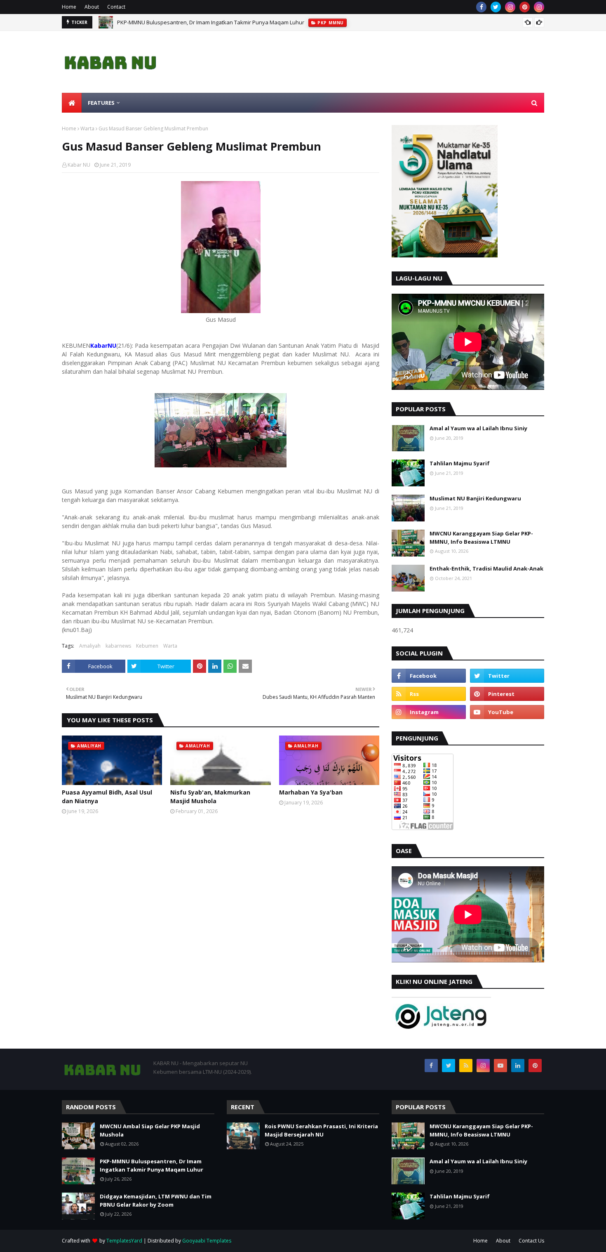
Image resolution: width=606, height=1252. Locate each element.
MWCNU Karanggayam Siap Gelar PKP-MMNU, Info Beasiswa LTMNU (481, 537)
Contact (116, 6)
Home (69, 6)
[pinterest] (524, 7)
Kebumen (147, 645)
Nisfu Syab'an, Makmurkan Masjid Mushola (210, 796)
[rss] (429, 694)
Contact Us (531, 1240)
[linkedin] (517, 1065)
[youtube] (507, 712)
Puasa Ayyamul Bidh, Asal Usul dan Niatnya (107, 796)
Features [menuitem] (101, 102)
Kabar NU (79, 164)
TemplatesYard (124, 1240)
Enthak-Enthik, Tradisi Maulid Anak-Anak (486, 568)
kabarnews (118, 645)
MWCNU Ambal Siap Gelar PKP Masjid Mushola (150, 1130)
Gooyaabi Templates (206, 1240)
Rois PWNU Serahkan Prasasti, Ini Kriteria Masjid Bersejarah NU (321, 1130)
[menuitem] (72, 103)
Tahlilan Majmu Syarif (460, 463)
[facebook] (481, 7)
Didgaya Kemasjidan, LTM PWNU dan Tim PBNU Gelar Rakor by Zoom (155, 1200)
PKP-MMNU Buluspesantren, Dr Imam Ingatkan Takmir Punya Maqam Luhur (210, 22)
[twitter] (496, 7)
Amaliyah (90, 645)
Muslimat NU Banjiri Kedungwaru (475, 498)
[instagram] (510, 7)
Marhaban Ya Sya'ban (311, 792)
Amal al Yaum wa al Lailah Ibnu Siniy (478, 428)
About (92, 6)
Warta (87, 128)
